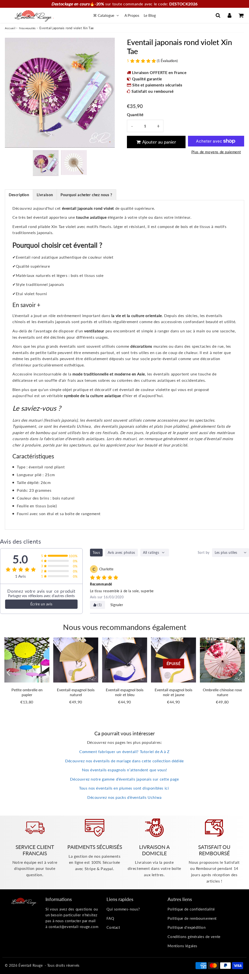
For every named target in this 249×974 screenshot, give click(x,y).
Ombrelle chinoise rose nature (222, 692)
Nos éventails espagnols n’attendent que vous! (124, 769)
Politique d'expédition (186, 927)
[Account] (229, 15)
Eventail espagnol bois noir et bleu (124, 692)
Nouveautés (27, 28)
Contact (113, 927)
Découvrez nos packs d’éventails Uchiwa (124, 797)
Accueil (10, 28)
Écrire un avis (41, 604)
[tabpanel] (46, 163)
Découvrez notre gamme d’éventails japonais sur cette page (124, 779)
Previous (11, 91)
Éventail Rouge (30, 965)
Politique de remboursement (192, 918)
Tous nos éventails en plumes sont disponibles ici (124, 788)
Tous (96, 552)
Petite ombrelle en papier (27, 692)
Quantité (135, 114)
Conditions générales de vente (194, 936)
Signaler (116, 605)
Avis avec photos (121, 552)
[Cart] (240, 15)
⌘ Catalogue (104, 15)
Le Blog (150, 15)
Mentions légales (182, 946)
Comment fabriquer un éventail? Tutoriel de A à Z (124, 751)
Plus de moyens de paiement (216, 152)
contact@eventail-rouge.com (73, 926)
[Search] (218, 15)
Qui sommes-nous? (123, 909)
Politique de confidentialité (191, 909)
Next (109, 91)
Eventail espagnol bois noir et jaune (173, 692)
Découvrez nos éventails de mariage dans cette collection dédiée (124, 760)
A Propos (131, 15)
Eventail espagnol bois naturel (76, 692)
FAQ (110, 918)
